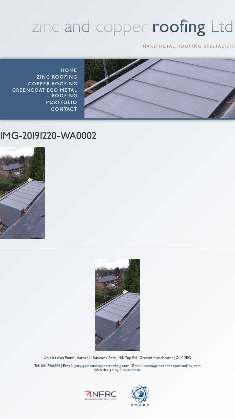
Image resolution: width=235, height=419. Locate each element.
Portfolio (61, 103)
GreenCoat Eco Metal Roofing (44, 93)
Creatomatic (130, 370)
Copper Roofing (52, 84)
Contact (64, 109)
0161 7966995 (50, 366)
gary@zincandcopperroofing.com (101, 366)
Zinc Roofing (57, 77)
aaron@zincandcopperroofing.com (172, 366)
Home (69, 71)
